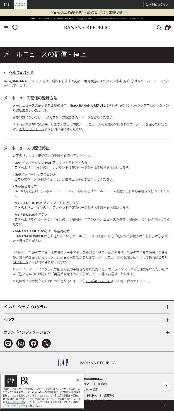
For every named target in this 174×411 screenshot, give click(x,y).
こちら (19, 167)
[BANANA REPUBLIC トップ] (87, 27)
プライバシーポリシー (14, 406)
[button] (157, 4)
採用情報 (92, 395)
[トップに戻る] (165, 386)
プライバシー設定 (87, 390)
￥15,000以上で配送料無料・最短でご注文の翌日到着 (87, 12)
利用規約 (103, 384)
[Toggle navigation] (6, 27)
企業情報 (109, 395)
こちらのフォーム (31, 129)
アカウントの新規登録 (62, 117)
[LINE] (8, 343)
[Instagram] (20, 343)
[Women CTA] (82, 19)
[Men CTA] (91, 19)
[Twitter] (46, 343)
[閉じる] (78, 380)
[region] (42, 391)
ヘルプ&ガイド (21, 73)
